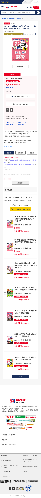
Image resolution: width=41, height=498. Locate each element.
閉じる (20, 376)
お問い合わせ (6, 476)
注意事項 (20, 124)
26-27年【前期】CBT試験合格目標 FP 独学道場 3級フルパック (25, 242)
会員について (9, 87)
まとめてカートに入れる (22, 209)
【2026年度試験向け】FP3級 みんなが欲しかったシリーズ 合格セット (25, 265)
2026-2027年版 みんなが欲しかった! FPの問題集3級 (25, 335)
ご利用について (10, 122)
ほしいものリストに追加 (22, 96)
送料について (9, 124)
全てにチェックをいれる (21, 205)
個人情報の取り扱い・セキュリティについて (31, 460)
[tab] (12, 74)
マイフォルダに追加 (22, 104)
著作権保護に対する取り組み (31, 466)
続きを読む (20, 183)
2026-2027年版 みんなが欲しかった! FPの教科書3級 (25, 311)
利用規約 (4, 455)
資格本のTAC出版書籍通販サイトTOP (12, 18)
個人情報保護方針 (7, 460)
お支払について (22, 122)
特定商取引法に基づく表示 (30, 455)
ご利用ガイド (27, 2)
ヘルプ (25, 472)
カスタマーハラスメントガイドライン (10, 466)
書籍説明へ (20, 66)
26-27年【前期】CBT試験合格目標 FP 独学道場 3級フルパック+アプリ (25, 218)
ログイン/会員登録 (36, 7)
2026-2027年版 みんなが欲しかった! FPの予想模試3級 (25, 358)
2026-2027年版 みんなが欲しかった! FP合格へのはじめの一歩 (25, 288)
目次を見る (9, 146)
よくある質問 (6, 472)
